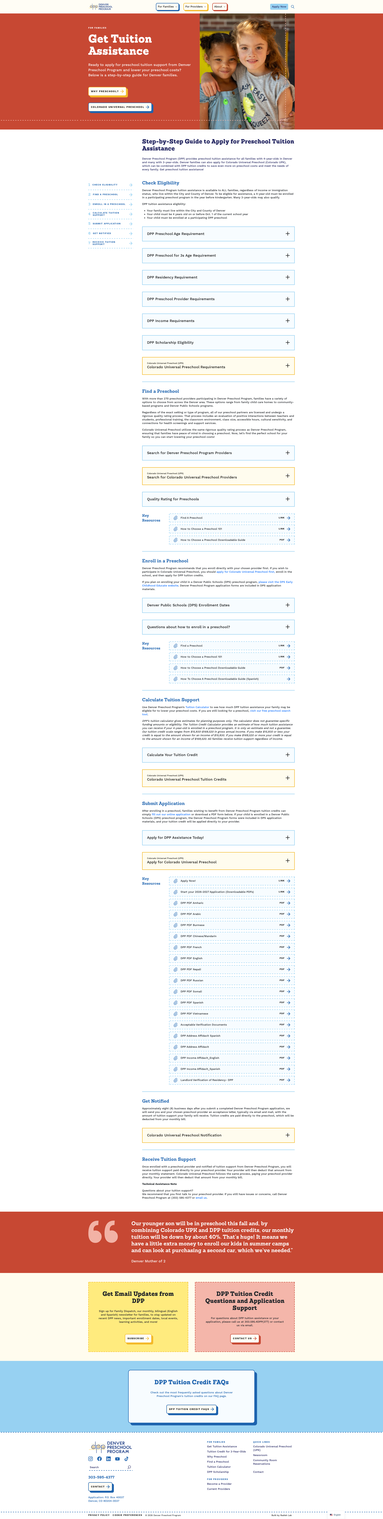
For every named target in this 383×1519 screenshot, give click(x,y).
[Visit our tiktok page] (126, 1458)
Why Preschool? (105, 91)
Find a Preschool (218, 1462)
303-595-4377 (101, 1477)
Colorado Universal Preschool (117, 107)
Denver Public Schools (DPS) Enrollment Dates (188, 605)
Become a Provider (219, 1484)
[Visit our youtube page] (117, 1459)
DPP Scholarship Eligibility (170, 342)
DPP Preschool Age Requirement (175, 234)
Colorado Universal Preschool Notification (184, 1135)
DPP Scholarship (218, 1472)
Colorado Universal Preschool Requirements (186, 365)
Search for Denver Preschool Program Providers (189, 453)
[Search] (293, 7)
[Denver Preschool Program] (100, 6)
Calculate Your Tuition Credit (172, 755)
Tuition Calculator (197, 707)
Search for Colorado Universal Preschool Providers (192, 476)
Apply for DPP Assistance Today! (175, 837)
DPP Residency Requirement (172, 277)
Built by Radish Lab (282, 1515)
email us (201, 1198)
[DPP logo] (110, 1447)
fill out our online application (171, 814)
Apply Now (279, 6)
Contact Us (242, 1338)
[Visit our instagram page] (90, 1458)
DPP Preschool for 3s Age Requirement (181, 255)
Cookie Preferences (127, 1515)
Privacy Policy (99, 1515)
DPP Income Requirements (170, 321)
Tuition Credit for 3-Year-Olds (226, 1451)
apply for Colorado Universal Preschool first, (245, 572)
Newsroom (260, 1455)
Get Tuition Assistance (222, 1446)
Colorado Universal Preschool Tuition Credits (187, 778)
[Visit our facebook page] (99, 1458)
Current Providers (218, 1489)
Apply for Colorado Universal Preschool (181, 860)
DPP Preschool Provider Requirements (181, 299)
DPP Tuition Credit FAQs (189, 1409)
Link (282, 517)
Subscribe (135, 1338)
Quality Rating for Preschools (173, 499)
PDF (282, 540)
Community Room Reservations (265, 1462)
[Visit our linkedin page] (108, 1458)
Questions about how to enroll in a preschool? (188, 627)
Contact (98, 1486)
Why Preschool (217, 1456)
